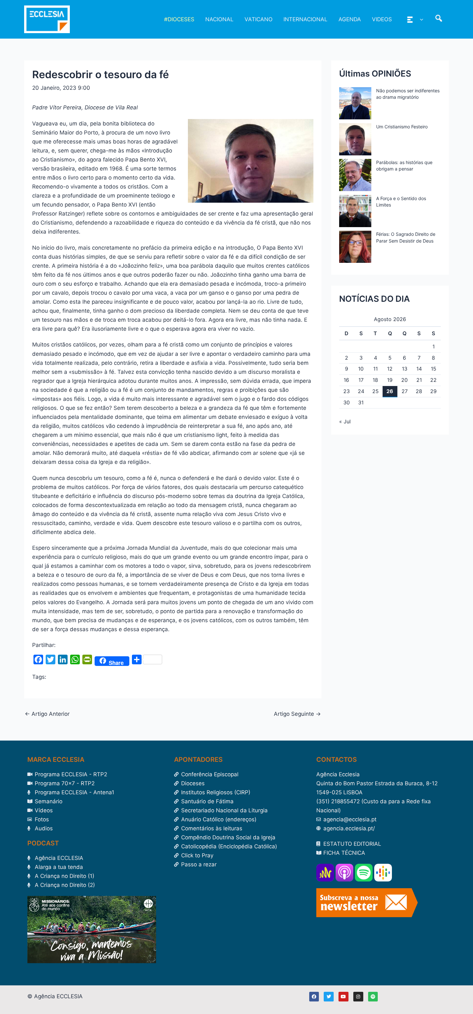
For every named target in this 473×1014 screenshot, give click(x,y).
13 (404, 368)
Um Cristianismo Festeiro (402, 126)
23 (346, 391)
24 (361, 391)
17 (361, 380)
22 (433, 380)
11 (375, 368)
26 (389, 391)
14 (419, 368)
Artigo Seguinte (297, 714)
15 (433, 368)
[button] (420, 19)
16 (346, 380)
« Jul (345, 421)
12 (390, 368)
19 (390, 380)
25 (375, 391)
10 (361, 368)
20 (404, 380)
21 (419, 380)
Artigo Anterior (47, 714)
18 (375, 380)
